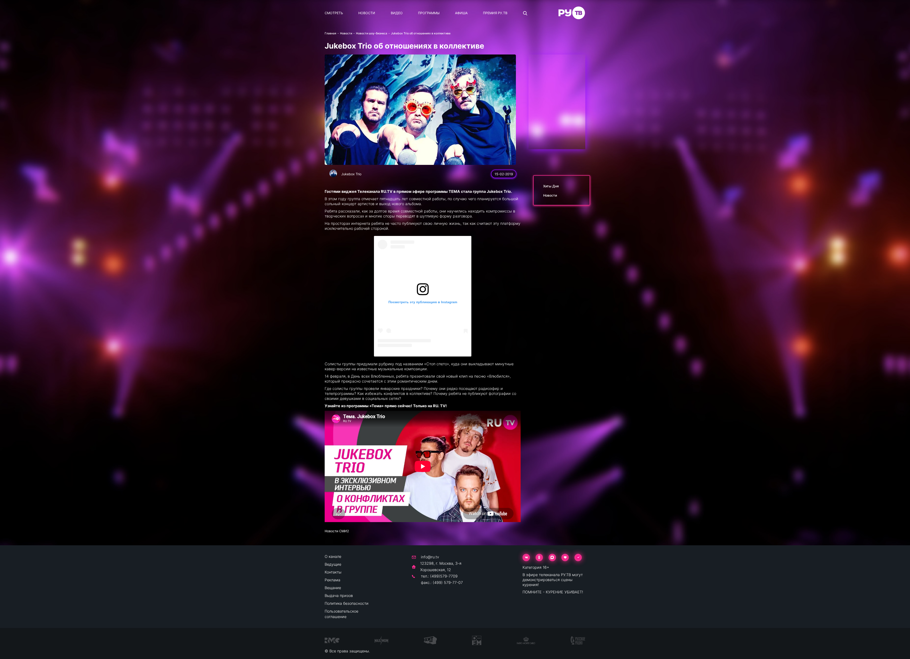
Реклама (332, 580)
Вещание (333, 587)
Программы (429, 13)
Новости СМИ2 (337, 531)
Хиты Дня (551, 186)
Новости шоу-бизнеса (371, 33)
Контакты (333, 572)
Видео (397, 13)
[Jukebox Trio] (333, 173)
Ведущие (333, 564)
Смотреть (334, 13)
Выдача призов (339, 595)
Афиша (461, 13)
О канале (333, 556)
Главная (330, 33)
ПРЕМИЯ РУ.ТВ (495, 13)
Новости (366, 13)
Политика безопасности (347, 603)
